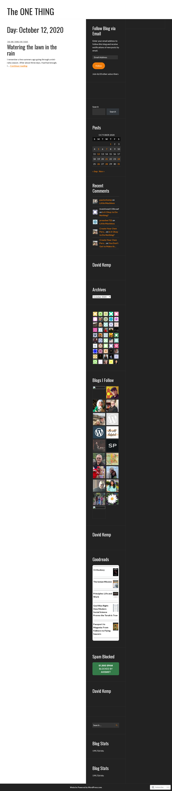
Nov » (102, 171)
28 (106, 164)
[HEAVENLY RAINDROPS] (99, 512)
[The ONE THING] (99, 419)
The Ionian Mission (102, 581)
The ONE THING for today (17, 41)
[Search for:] (105, 725)
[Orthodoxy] (115, 575)
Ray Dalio (98, 599)
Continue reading (18, 66)
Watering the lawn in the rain (32, 50)
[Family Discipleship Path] (99, 498)
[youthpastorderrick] (99, 472)
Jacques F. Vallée (100, 636)
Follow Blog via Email (104, 31)
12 (98, 154)
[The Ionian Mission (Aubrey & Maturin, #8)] (115, 587)
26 (98, 164)
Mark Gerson (99, 618)
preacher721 (105, 220)
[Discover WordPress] (99, 432)
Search (95, 106)
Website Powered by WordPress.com (86, 787)
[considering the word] (112, 498)
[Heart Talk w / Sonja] (112, 472)
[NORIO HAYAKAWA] (112, 392)
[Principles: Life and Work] (115, 597)
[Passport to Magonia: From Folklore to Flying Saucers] (115, 629)
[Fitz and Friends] (112, 485)
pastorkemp (105, 200)
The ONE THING (30, 11)
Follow (99, 65)
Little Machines (107, 203)
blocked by (109, 669)
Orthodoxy (99, 570)
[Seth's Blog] (112, 445)
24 (118, 159)
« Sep (95, 171)
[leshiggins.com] (112, 419)
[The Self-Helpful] (112, 432)
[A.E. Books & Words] (99, 392)
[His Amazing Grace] (112, 405)
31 (118, 164)
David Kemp (101, 264)
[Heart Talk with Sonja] (99, 485)
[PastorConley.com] (99, 445)
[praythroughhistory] (112, 459)
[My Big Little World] (99, 405)
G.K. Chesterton (100, 572)
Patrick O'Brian (99, 584)
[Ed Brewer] (99, 459)
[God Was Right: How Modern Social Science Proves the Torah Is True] (115, 611)
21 (106, 159)
